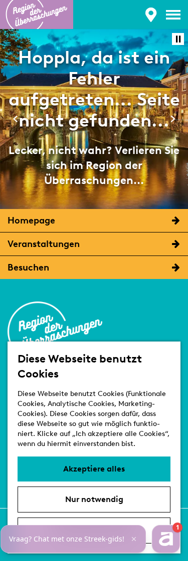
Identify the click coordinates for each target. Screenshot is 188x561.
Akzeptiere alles (94, 469)
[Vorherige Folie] (15, 119)
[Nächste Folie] (172, 119)
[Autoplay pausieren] (178, 39)
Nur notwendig (94, 499)
